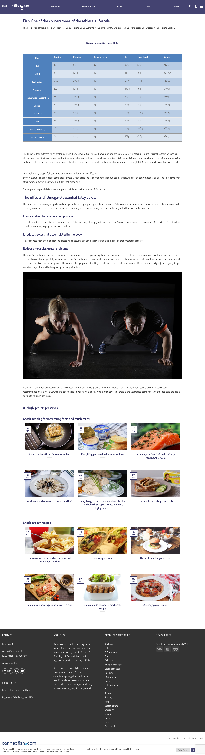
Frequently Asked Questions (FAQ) (18, 697)
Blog (148, 6)
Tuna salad (110, 726)
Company (176, 6)
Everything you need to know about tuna (102, 454)
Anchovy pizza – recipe (156, 605)
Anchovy (109, 644)
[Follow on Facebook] (5, 671)
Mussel (108, 681)
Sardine (108, 697)
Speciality (109, 709)
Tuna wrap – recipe (102, 558)
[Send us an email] (16, 671)
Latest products (112, 668)
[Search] (190, 6)
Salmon (108, 693)
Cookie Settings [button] (183, 750)
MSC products (111, 676)
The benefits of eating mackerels (155, 501)
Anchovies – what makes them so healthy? (49, 501)
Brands (120, 6)
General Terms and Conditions (16, 689)
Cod (106, 656)
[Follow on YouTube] (22, 671)
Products (55, 6)
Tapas (107, 718)
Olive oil (108, 689)
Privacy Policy (9, 682)
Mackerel (109, 672)
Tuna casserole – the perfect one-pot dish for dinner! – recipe (49, 559)
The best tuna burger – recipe (155, 558)
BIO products (111, 652)
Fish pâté (109, 660)
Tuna (107, 722)
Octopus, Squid (112, 685)
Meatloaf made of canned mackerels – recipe (102, 606)
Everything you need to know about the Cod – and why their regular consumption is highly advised (102, 504)
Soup (107, 701)
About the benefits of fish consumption (49, 454)
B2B (107, 648)
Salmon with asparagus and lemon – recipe (49, 605)
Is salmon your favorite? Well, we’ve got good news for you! (155, 456)
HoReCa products (113, 664)
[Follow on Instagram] (10, 671)
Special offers (89, 6)
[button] (195, 6)
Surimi (108, 713)
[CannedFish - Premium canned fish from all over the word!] (19, 6)
